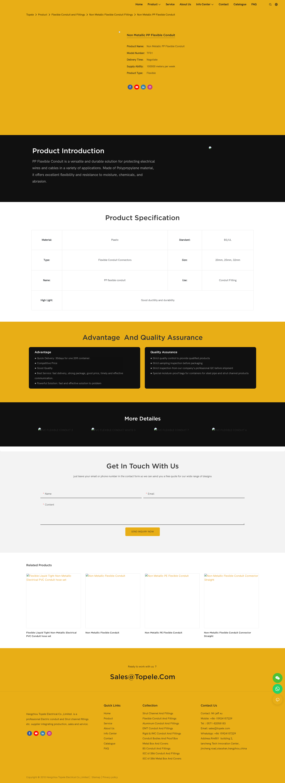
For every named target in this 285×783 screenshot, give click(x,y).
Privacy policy (110, 777)
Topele (30, 14)
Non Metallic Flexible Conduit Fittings (111, 14)
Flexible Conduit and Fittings (68, 14)
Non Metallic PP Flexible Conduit (156, 14)
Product (42, 14)
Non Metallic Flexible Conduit (102, 632)
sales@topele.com (142, 676)
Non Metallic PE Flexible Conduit (163, 632)
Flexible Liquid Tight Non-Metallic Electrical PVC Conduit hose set (51, 634)
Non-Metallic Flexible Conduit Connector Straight (227, 634)
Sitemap (95, 777)
